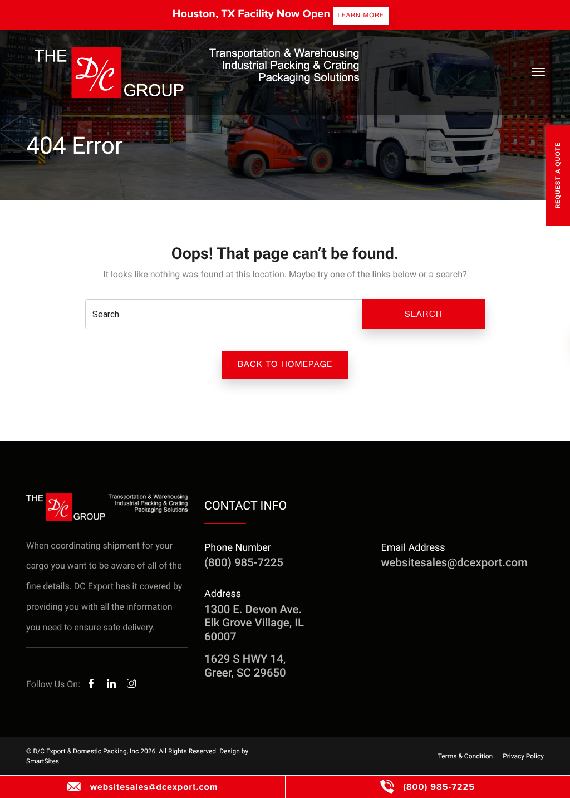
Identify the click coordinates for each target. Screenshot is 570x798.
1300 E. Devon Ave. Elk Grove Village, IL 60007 (254, 623)
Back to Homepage (285, 364)
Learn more (360, 15)
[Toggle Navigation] (538, 72)
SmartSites (42, 761)
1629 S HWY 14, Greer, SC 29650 (245, 665)
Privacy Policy (523, 756)
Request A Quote (558, 175)
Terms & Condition (465, 756)
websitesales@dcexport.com (154, 786)
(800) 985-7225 (439, 786)
